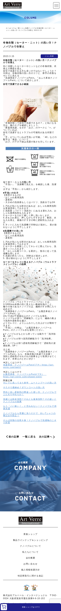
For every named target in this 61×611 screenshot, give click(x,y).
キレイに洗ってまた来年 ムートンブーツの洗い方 (29, 383)
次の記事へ (46, 436)
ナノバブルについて (30, 546)
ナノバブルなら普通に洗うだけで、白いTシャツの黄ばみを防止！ (29, 414)
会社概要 (30, 558)
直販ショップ (30, 534)
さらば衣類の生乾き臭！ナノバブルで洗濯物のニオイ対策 (29, 421)
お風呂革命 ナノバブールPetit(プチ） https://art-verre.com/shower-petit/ (25, 375)
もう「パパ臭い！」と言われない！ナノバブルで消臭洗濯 (29, 407)
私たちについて (30, 552)
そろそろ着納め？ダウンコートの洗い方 (24, 387)
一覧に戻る (29, 436)
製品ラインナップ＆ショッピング (30, 540)
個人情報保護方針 (30, 570)
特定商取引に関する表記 (30, 576)
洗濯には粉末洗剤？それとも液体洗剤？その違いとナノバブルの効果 (29, 400)
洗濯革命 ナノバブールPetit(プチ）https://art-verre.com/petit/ (28, 366)
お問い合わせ (30, 564)
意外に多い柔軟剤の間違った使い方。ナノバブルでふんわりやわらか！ (29, 393)
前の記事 (14, 436)
